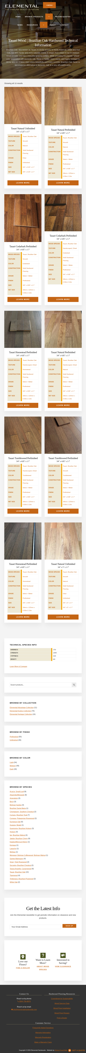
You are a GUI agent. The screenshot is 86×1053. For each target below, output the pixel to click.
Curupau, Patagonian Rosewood (22, 818)
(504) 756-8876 (25, 1001)
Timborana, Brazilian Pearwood (21, 879)
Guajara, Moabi (15, 825)
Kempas (13, 845)
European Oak (15, 822)
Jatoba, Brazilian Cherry (19, 838)
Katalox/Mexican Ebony (18, 842)
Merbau (12, 852)
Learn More (23, 183)
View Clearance (63, 966)
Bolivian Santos (16, 805)
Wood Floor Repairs (61, 1013)
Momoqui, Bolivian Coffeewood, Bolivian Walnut (28, 855)
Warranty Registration (43, 1037)
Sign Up (69, 926)
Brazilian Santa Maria (18, 808)
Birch (12, 802)
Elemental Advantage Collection (22, 707)
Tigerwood (14, 875)
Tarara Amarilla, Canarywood (20, 869)
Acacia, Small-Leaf (17, 791)
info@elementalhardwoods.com (25, 1009)
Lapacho (13, 848)
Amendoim (14, 798)
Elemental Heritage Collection (21, 714)
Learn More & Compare (18, 666)
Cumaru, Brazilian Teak (18, 815)
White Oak (14, 882)
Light (11, 762)
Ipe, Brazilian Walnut (17, 835)
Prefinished (14, 737)
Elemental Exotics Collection (20, 711)
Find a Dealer (23, 968)
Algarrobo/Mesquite (17, 795)
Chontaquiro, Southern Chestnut (22, 812)
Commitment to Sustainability (62, 999)
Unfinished (14, 740)
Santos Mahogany (16, 859)
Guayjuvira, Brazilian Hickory (20, 828)
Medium (13, 766)
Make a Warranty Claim (43, 1042)
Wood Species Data (62, 1003)
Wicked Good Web (61, 1050)
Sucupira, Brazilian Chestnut (20, 865)
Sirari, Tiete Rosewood (18, 862)
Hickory (12, 832)
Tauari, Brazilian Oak (17, 872)
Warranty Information (43, 1032)
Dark (11, 769)
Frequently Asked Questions (43, 1028)
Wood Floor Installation (62, 1008)
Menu (50, 5)
